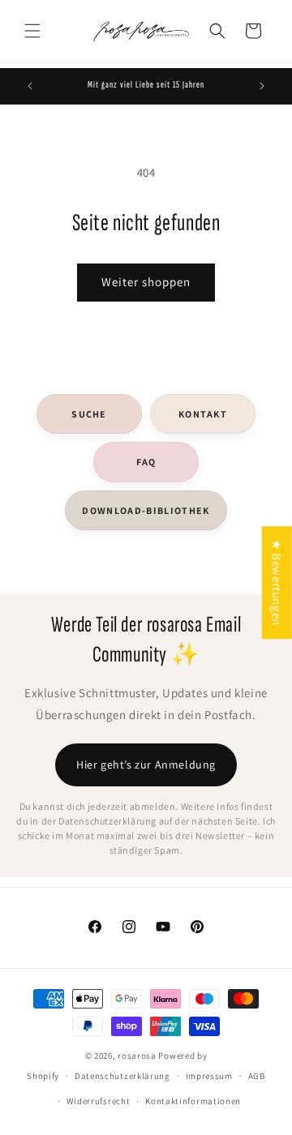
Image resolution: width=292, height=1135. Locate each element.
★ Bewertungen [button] (277, 582)
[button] (32, 31)
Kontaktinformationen (193, 1101)
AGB (256, 1075)
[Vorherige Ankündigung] (30, 86)
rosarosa (137, 1055)
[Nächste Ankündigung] (262, 86)
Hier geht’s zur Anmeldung (146, 764)
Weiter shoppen (146, 281)
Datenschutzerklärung (122, 1075)
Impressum (209, 1075)
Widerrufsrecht (99, 1101)
